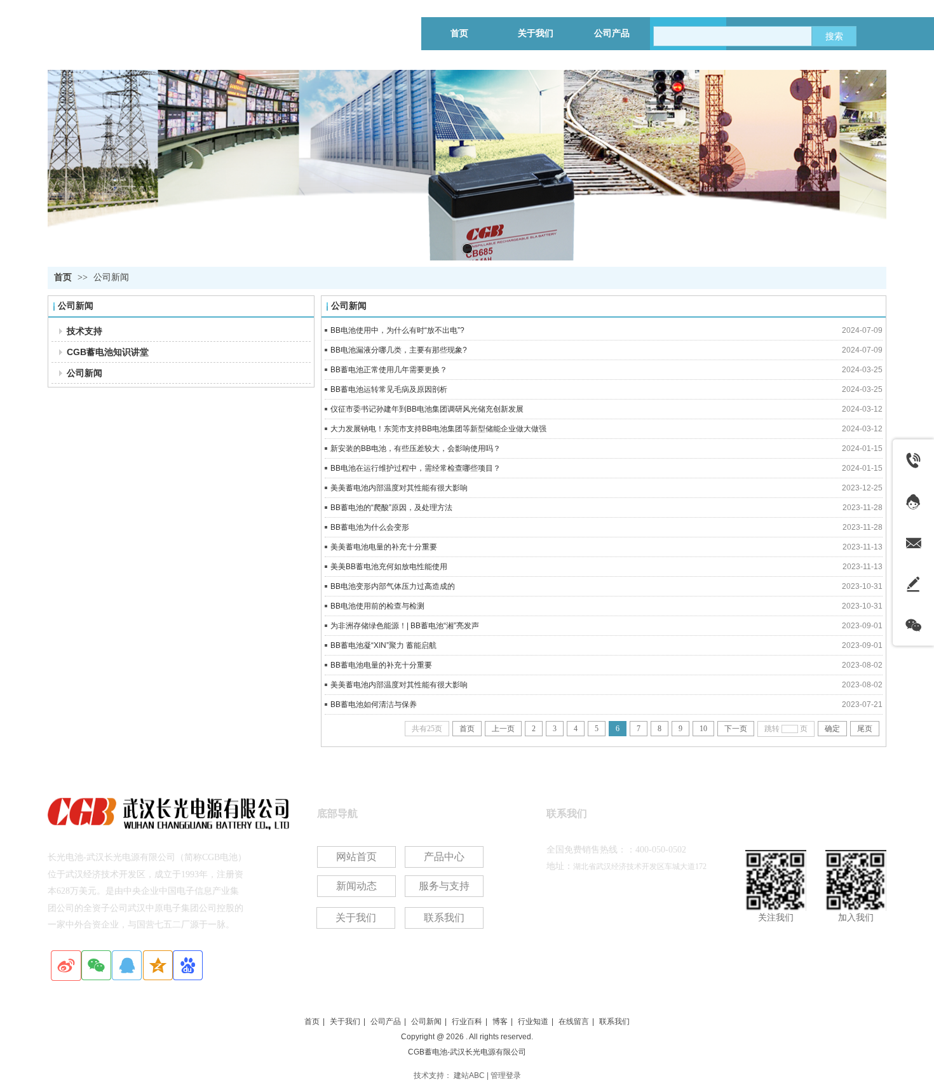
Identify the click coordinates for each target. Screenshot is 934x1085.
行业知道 (533, 1021)
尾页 (864, 728)
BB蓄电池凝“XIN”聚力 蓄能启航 (383, 645)
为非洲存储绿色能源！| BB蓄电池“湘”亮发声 (404, 625)
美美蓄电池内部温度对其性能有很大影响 (399, 487)
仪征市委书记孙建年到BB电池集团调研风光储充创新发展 (427, 409)
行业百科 (467, 1021)
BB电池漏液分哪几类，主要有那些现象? (398, 350)
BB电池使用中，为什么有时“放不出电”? (397, 330)
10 (703, 728)
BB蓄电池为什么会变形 (369, 527)
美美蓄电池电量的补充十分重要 (383, 546)
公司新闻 (111, 277)
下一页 (735, 728)
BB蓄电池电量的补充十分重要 (381, 665)
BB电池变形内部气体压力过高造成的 (392, 586)
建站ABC (469, 1075)
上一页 (503, 728)
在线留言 (573, 1021)
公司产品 (385, 1021)
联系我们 (614, 1021)
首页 (63, 277)
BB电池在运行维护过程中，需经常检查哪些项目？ (415, 468)
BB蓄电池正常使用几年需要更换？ (388, 369)
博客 (500, 1021)
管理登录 (506, 1075)
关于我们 (345, 1021)
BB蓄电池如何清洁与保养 (373, 704)
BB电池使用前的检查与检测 (377, 606)
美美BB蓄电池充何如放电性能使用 (388, 566)
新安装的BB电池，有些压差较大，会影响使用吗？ (415, 448)
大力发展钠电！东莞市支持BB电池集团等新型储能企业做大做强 (438, 428)
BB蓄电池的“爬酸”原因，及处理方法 (391, 507)
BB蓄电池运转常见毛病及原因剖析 (388, 389)
